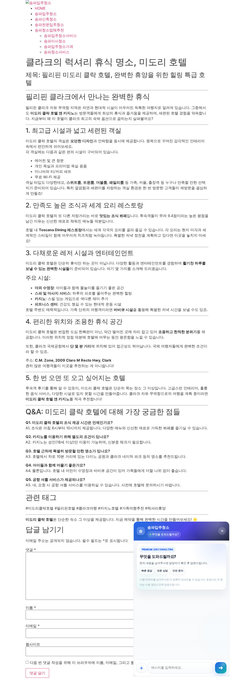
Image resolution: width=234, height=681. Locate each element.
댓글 (31, 550)
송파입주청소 (46, 13)
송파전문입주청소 (49, 24)
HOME (40, 8)
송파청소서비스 (56, 52)
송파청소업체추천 (49, 30)
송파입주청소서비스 (60, 35)
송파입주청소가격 (58, 46)
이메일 (33, 626)
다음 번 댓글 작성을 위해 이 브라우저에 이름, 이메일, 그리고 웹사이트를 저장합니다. (99, 662)
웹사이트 (33, 644)
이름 (31, 607)
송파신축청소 (46, 19)
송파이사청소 (55, 41)
